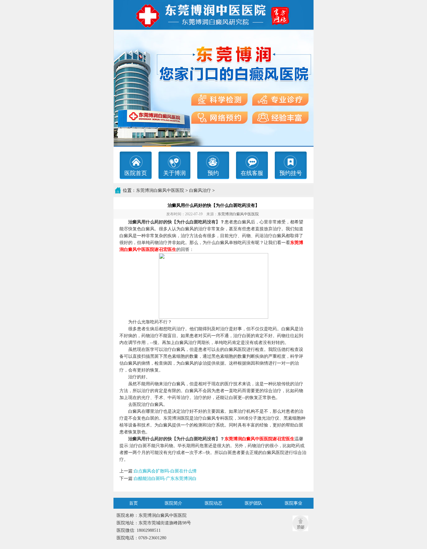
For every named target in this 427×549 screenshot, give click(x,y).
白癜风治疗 (200, 190)
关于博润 (174, 173)
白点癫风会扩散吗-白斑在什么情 (165, 471)
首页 (133, 503)
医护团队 (253, 503)
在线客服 (252, 173)
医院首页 (135, 173)
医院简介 (173, 503)
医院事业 (293, 503)
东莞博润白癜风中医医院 (160, 190)
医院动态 (213, 503)
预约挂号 (290, 173)
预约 (213, 173)
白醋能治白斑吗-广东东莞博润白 (165, 478)
